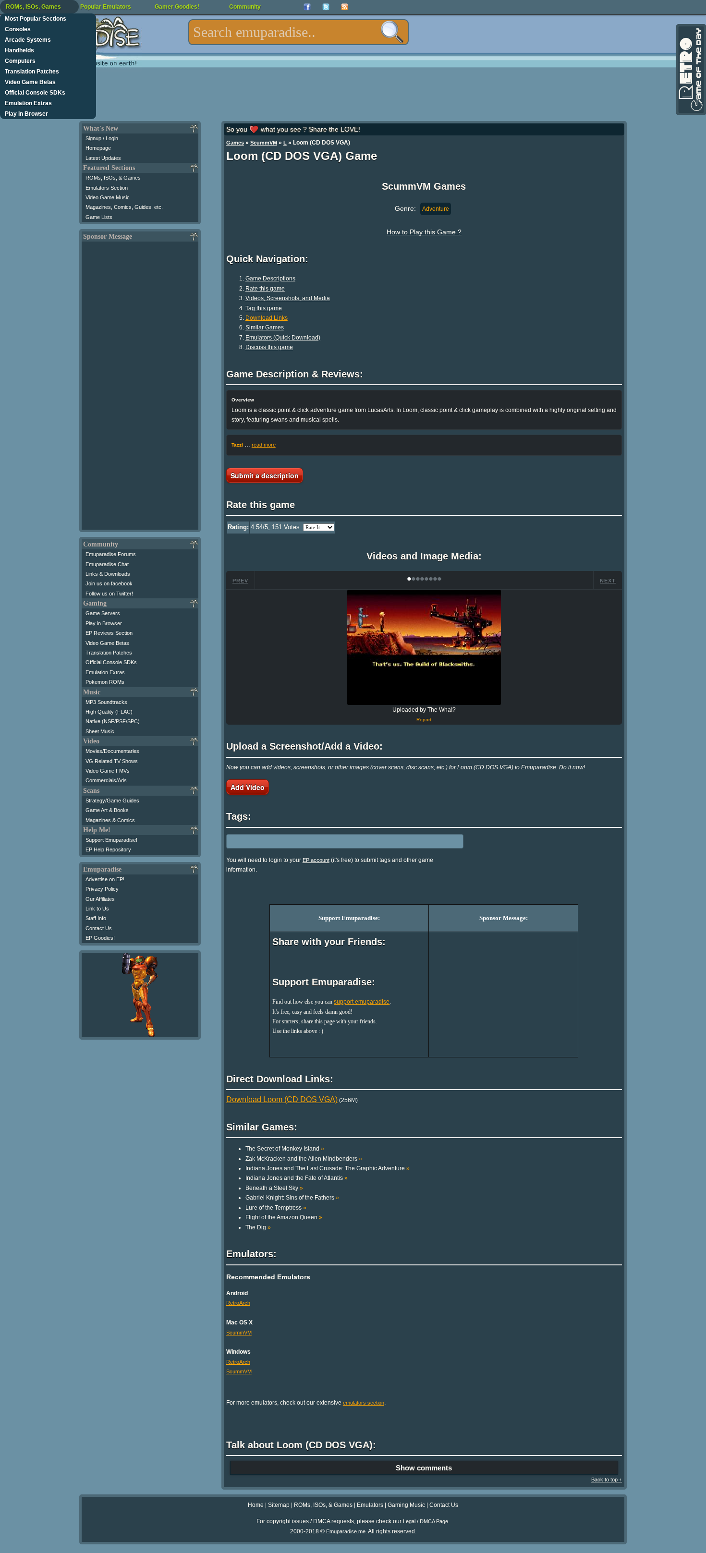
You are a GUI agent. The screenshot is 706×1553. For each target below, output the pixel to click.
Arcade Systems (28, 39)
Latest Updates (103, 158)
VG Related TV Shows (111, 761)
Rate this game (265, 288)
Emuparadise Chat (107, 564)
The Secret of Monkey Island (284, 1148)
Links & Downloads (107, 574)
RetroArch (238, 1303)
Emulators (370, 1505)
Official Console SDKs (35, 92)
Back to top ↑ (606, 1479)
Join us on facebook (109, 583)
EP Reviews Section (109, 633)
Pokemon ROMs (104, 682)
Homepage (98, 148)
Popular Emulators (105, 6)
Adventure (435, 209)
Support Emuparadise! (111, 840)
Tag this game (263, 308)
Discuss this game (269, 347)
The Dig (258, 1227)
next (608, 580)
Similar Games (264, 327)
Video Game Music (107, 197)
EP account (316, 860)
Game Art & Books (107, 810)
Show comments (424, 1468)
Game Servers (102, 613)
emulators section (363, 1403)
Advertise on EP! (104, 879)
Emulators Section (106, 188)
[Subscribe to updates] (344, 7)
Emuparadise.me (345, 1531)
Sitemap (279, 1505)
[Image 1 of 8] (424, 647)
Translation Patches (32, 71)
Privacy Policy (102, 889)
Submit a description (265, 475)
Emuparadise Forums (110, 554)
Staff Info (95, 918)
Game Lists (98, 217)
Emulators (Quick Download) (282, 337)
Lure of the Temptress (275, 1207)
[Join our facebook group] (307, 7)
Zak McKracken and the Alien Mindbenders (303, 1158)
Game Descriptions (270, 278)
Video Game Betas (30, 82)
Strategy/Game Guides (112, 800)
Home (256, 1505)
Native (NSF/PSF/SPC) (112, 721)
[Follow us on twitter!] (325, 7)
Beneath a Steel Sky (274, 1188)
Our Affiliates (100, 899)
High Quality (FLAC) (109, 712)
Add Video (248, 787)
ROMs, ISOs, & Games (113, 178)
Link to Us (97, 908)
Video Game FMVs (107, 771)
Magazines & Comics (110, 820)
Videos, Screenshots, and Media (287, 298)
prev (240, 580)
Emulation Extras (28, 103)
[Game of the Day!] (690, 70)
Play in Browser (26, 113)
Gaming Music (406, 1505)
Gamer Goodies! (177, 6)
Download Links (266, 318)
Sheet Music (99, 731)
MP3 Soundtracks (106, 702)
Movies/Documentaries (112, 751)
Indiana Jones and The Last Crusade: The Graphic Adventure (327, 1168)
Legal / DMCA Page (425, 1521)
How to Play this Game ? (424, 232)
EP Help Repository (108, 849)
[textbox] (298, 32)
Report (423, 719)
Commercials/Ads (106, 780)
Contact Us (98, 928)
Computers (20, 61)
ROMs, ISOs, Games (33, 6)
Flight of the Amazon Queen (283, 1217)
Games (235, 143)
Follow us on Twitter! (109, 593)
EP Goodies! (100, 938)
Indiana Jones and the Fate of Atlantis (296, 1178)
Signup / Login (101, 138)
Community (245, 6)
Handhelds (19, 50)
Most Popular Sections (35, 18)
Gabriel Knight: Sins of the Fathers (292, 1197)
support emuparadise (362, 1001)
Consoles (18, 29)
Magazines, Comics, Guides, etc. (124, 207)
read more (264, 445)
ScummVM (263, 143)
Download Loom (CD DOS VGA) (282, 1099)
